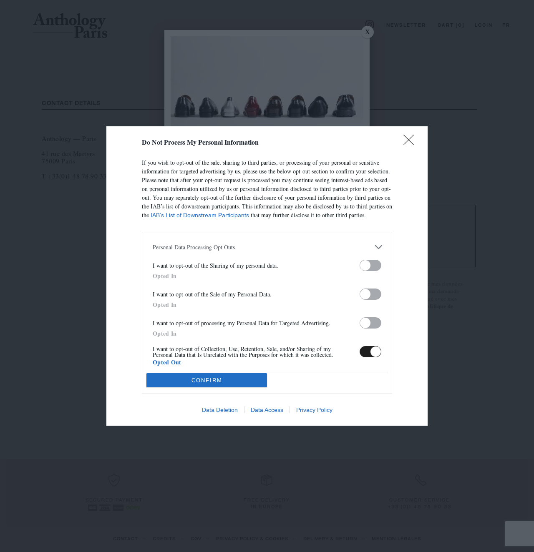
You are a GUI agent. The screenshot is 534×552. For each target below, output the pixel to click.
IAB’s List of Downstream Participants (200, 215)
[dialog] (267, 276)
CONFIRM (206, 380)
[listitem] (267, 247)
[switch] (370, 265)
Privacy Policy (314, 409)
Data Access (267, 409)
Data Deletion (220, 409)
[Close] (411, 143)
